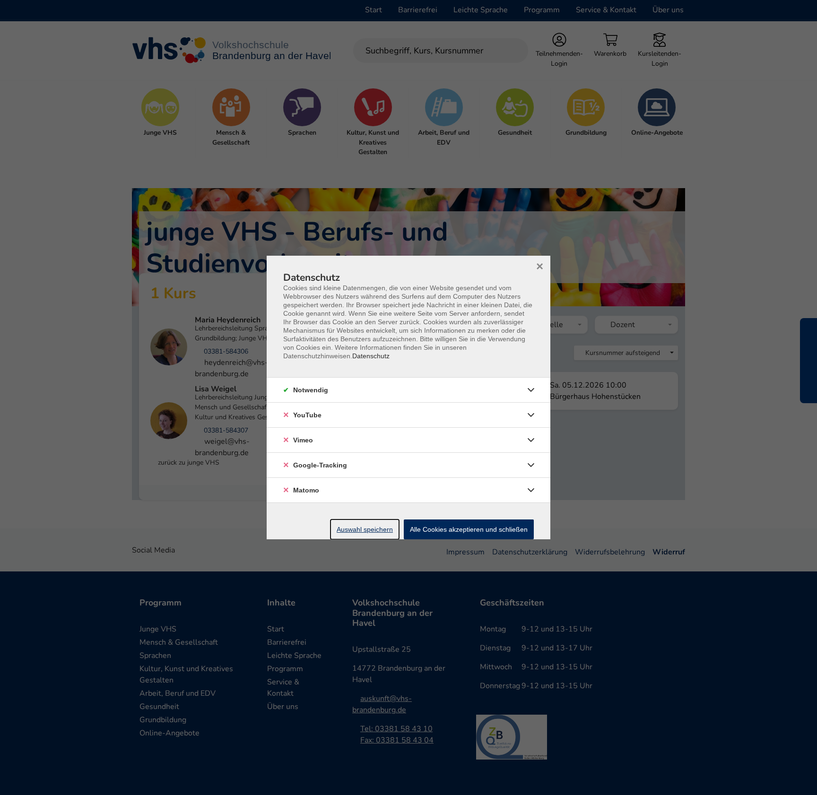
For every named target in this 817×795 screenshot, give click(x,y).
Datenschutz (371, 356)
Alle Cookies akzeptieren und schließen (469, 529)
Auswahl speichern (365, 529)
